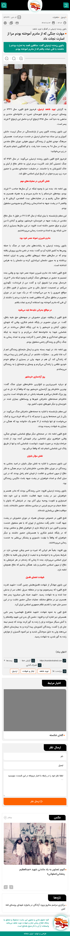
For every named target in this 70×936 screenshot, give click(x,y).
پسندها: (9, 660)
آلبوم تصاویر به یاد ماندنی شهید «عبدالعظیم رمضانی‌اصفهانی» (42, 871)
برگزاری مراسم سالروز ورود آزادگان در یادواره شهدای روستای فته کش (35, 907)
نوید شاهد (50, 109)
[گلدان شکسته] (35, 710)
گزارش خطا (26, 660)
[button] (11, 886)
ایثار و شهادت (28, 671)
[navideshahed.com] (61, 923)
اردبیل (63, 17)
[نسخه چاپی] (5, 23)
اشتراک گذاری (31, 665)
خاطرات (56, 17)
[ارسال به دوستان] (17, 23)
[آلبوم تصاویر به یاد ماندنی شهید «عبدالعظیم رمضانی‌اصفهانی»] (35, 844)
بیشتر (9, 817)
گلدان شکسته (56, 735)
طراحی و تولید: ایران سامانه (35, 933)
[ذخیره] (11, 23)
